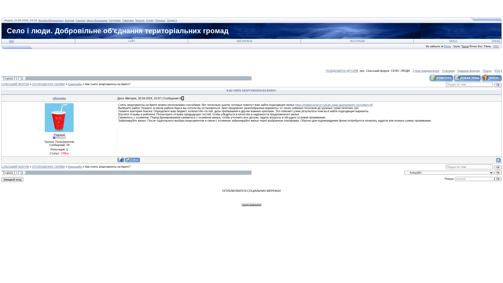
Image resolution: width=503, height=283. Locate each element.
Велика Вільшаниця (51, 20)
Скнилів (80, 20)
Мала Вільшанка (97, 20)
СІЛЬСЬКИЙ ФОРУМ (15, 84)
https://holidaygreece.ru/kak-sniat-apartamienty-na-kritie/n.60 (334, 104)
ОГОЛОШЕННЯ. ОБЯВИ (48, 84)
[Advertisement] (62, 9)
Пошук (487, 70)
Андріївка (115, 20)
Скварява (128, 20)
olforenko (59, 98)
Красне (140, 20)
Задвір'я (172, 20)
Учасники (448, 70)
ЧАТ (11, 41)
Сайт (131, 41)
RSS (496, 46)
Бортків (69, 20)
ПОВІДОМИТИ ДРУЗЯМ (342, 70)
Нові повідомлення (426, 70)
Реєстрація (357, 41)
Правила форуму (468, 70)
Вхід (496, 41)
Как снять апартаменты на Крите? (107, 84)
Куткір (150, 20)
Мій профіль (244, 41)
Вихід (453, 41)
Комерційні (75, 84)
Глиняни (160, 20)
